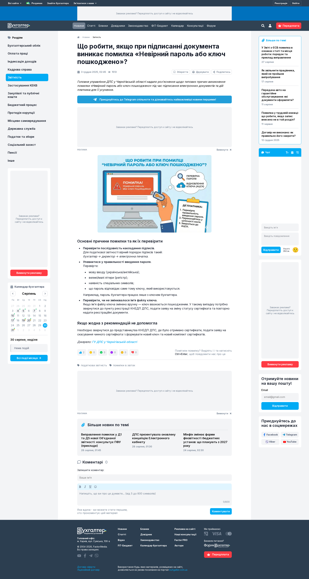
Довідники (118, 25)
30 (45, 325)
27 (28, 325)
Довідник (146, 534)
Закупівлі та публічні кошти (23, 95)
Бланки (103, 25)
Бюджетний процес (22, 105)
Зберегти (182, 72)
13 (29, 315)
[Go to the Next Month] (45, 293)
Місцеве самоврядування (27, 120)
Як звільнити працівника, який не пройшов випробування (278, 74)
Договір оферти (86, 567)
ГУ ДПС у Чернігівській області (114, 342)
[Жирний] (80, 486)
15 (39, 315)
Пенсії (12, 152)
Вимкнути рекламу (29, 272)
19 (23, 320)
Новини (79, 25)
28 (34, 325)
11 (18, 315)
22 (39, 320)
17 (12, 320)
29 (39, 325)
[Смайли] (95, 486)
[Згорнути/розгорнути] (297, 152)
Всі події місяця (27, 358)
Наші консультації (185, 534)
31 (12, 330)
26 (23, 325)
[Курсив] (85, 486)
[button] (270, 25)
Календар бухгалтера (153, 545)
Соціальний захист (22, 144)
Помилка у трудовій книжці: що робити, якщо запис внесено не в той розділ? (280, 116)
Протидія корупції (21, 112)
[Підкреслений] (90, 486)
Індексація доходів (22, 61)
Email (264, 390)
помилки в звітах (124, 365)
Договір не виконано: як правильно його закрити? (279, 134)
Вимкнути (222, 149)
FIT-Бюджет (125, 545)
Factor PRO (180, 540)
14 (34, 315)
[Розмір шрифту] (287, 152)
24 (12, 325)
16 (45, 315)
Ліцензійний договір (88, 569)
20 (28, 320)
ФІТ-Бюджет (159, 25)
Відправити (271, 249)
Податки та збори (21, 136)
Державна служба (21, 128)
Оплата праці (18, 53)
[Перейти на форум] (292, 152)
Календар (177, 25)
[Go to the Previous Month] (12, 293)
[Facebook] (85, 556)
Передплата (220, 554)
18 (18, 320)
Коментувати (221, 511)
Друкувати (202, 72)
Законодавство (138, 25)
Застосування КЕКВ (22, 85)
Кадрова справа (20, 69)
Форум (211, 25)
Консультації (195, 25)
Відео (121, 540)
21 (34, 320)
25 (18, 325)
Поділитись (223, 72)
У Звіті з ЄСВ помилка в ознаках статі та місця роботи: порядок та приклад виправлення (277, 52)
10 (12, 315)
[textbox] (154, 497)
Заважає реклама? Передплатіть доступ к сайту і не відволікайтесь (154, 13)
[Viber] (96, 556)
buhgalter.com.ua (178, 569)
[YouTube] (79, 556)
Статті (91, 25)
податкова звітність (94, 365)
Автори (178, 545)
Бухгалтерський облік (24, 45)
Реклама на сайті (184, 529)
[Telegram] (91, 556)
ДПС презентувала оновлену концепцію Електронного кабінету (154, 438)
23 (45, 320)
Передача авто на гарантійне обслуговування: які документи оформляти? (278, 95)
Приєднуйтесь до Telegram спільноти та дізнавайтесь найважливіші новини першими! (157, 99)
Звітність (15, 77)
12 (23, 315)
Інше (11, 160)
